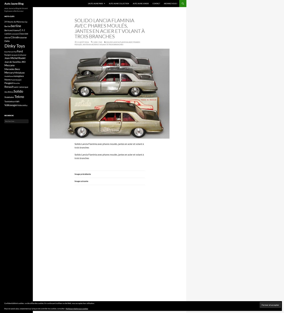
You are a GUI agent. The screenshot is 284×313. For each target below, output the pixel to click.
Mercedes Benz (12, 69)
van (17, 101)
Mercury (9, 72)
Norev (7, 79)
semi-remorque (21, 87)
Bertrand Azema (11, 30)
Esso (6, 52)
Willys (25, 105)
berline (16, 26)
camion (7, 33)
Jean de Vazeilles (12, 61)
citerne (7, 37)
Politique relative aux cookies (77, 309)
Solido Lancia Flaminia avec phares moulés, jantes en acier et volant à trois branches (107, 43)
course (23, 37)
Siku (6, 92)
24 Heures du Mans (12, 22)
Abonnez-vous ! (170, 3)
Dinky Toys (14, 45)
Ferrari (10, 52)
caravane (15, 34)
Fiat (15, 52)
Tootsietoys (9, 101)
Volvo (20, 105)
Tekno (19, 97)
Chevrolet (23, 33)
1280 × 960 (97, 42)
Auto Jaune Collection (119, 3)
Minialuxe (19, 72)
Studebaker (9, 97)
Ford (20, 51)
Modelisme (8, 76)
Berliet (7, 26)
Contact (156, 3)
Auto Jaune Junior (141, 3)
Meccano (9, 65)
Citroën (15, 37)
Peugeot (8, 83)
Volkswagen (11, 105)
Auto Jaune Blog (14, 3)
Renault (9, 86)
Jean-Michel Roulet (14, 58)
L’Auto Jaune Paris (95, 3)
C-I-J (22, 30)
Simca (10, 92)
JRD (23, 61)
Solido (18, 91)
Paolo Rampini (16, 80)
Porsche (16, 83)
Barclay (24, 22)
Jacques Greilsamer (18, 55)
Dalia (7, 41)
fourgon (7, 55)
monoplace (18, 76)
